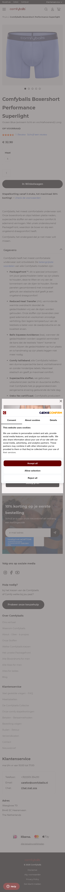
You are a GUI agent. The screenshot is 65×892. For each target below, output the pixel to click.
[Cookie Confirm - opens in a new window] (50, 413)
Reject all (32, 478)
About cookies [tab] (32, 420)
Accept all (32, 463)
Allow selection (33, 470)
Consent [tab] (11, 420)
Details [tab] (53, 420)
